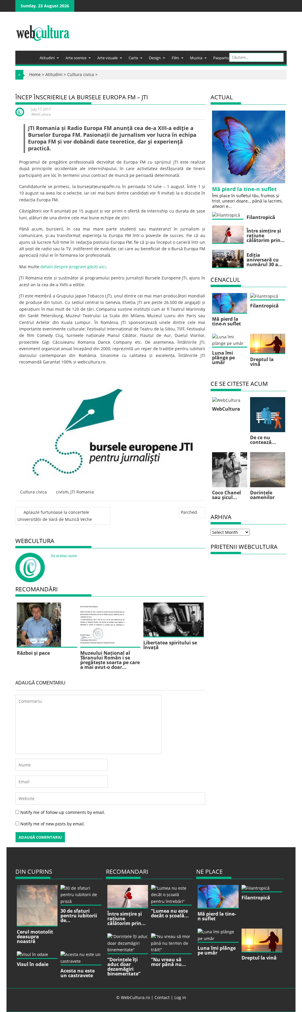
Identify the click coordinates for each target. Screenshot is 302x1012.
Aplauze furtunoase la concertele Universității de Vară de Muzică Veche (54, 515)
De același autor (64, 555)
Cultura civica (80, 74)
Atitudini (47, 57)
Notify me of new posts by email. (52, 824)
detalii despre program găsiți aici (73, 266)
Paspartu (221, 57)
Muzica (196, 57)
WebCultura (41, 114)
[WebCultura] (26, 55)
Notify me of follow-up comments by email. (62, 812)
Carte (133, 57)
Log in (180, 997)
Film (175, 57)
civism (62, 492)
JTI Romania (82, 492)
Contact (162, 997)
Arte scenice (75, 57)
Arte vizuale (107, 57)
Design (155, 57)
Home (35, 74)
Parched (189, 512)
